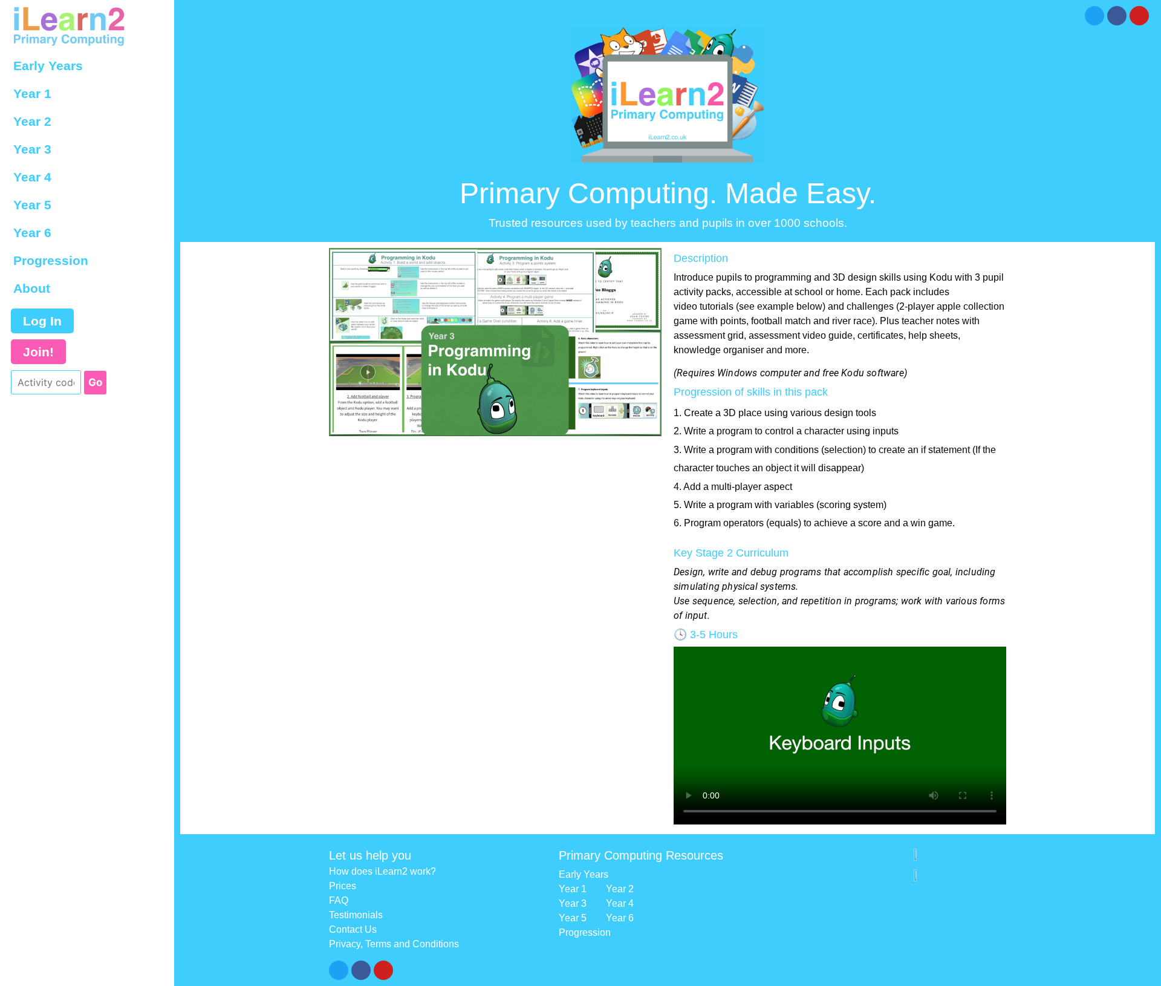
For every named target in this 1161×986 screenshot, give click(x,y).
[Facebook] (1117, 15)
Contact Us (353, 929)
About (31, 288)
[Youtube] (1139, 15)
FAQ (338, 900)
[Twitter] (1094, 15)
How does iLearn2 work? (382, 871)
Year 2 (32, 121)
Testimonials (356, 915)
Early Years (48, 66)
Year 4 (32, 177)
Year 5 (32, 205)
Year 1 (32, 93)
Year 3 (32, 149)
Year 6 (32, 233)
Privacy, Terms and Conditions (394, 944)
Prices (342, 886)
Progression (50, 260)
